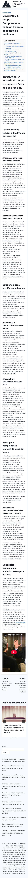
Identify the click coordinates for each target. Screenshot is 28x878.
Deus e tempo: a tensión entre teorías (12, 53)
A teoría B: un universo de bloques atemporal (12, 50)
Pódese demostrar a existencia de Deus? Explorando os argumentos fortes (12, 768)
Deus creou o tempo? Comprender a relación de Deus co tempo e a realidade (13, 795)
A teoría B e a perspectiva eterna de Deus (14, 60)
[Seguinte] (23, 721)
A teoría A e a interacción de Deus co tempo (13, 57)
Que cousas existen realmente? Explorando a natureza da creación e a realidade (14, 811)
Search (4, 746)
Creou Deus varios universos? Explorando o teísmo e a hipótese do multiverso (20, 685)
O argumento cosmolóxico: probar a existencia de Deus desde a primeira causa (13, 777)
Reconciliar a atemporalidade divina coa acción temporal (13, 66)
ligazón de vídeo (20, 622)
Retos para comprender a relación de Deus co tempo (13, 63)
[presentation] (14, 714)
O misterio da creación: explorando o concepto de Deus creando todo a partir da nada (13, 833)
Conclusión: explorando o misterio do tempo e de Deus (13, 69)
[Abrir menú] (24, 4)
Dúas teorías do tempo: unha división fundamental (12, 44)
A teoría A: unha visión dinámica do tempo (14, 47)
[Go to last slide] (4, 721)
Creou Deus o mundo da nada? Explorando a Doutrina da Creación (7, 684)
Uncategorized (6, 12)
